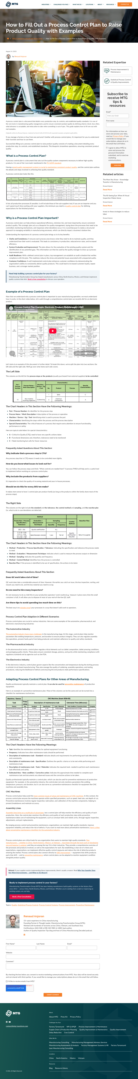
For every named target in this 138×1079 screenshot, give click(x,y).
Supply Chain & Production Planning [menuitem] (63, 1030)
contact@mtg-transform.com (17, 1026)
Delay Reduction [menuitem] (55, 1032)
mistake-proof (25, 608)
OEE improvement (63, 853)
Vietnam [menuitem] (81, 1058)
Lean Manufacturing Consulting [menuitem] (61, 1048)
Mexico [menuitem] (72, 1058)
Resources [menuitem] (110, 4)
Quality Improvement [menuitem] (118, 1030)
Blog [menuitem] (51, 1068)
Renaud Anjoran (21, 56)
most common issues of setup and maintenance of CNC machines (58, 796)
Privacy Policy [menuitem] (75, 1017)
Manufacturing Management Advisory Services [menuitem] (89, 1042)
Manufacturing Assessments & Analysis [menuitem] (64, 1045)
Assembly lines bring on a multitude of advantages (25, 813)
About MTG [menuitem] (53, 1017)
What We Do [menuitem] (77, 4)
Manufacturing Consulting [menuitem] (59, 1042)
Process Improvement (67, 905)
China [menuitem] (51, 1058)
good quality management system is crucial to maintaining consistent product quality (45, 167)
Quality (14, 905)
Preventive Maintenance (85, 905)
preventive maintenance (74, 684)
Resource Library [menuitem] (61, 1068)
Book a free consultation (37, 279)
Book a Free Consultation (21, 897)
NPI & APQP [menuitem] (71, 1027)
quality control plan (73, 206)
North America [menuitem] (61, 1058)
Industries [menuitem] (45, 4)
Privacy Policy (118, 136)
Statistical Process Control (28, 905)
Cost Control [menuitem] (69, 1032)
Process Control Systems (48, 905)
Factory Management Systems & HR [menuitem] (94, 1045)
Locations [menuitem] (89, 4)
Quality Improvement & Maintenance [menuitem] (93, 1030)
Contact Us (125, 4)
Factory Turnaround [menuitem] (56, 1027)
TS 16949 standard (54, 163)
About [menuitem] (100, 4)
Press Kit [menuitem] (64, 1017)
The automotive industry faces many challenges (24, 634)
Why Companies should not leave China (27, 39)
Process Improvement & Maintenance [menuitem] (93, 1027)
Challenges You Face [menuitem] (61, 4)
